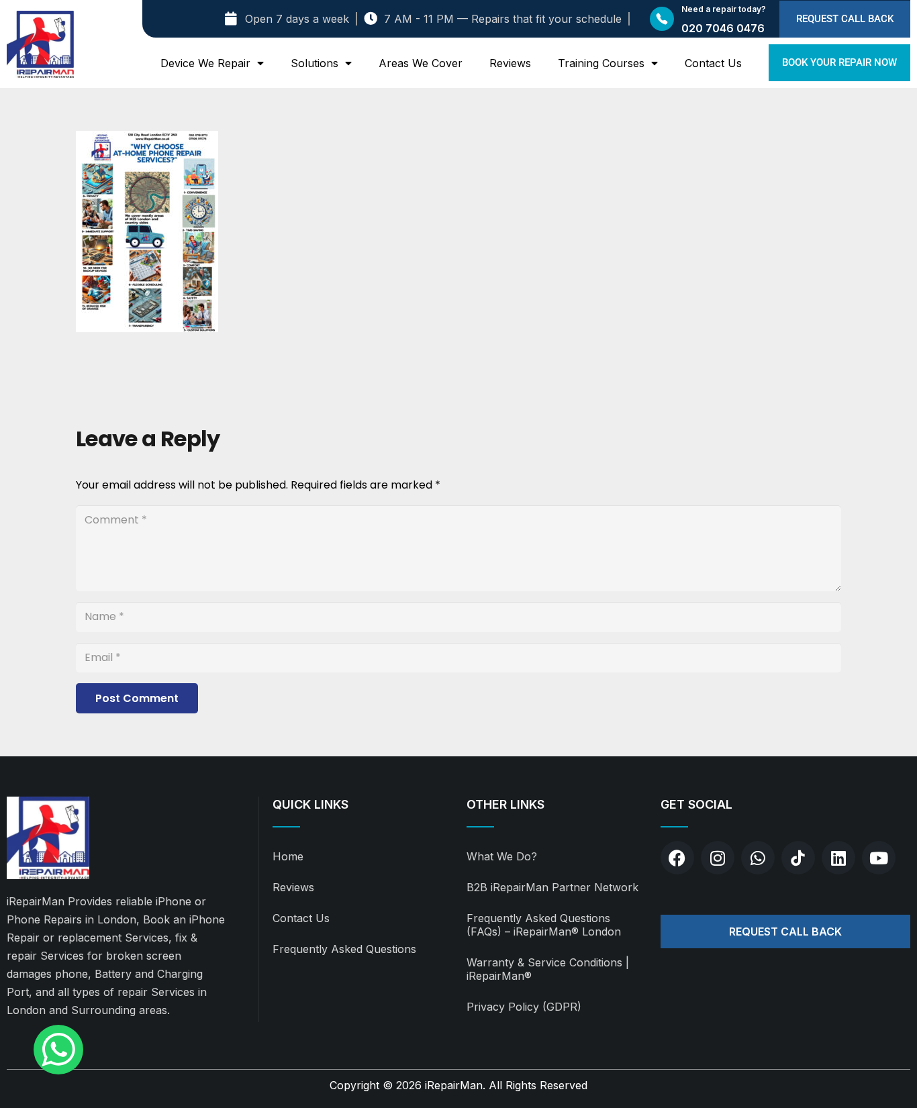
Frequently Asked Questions (344, 949)
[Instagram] (717, 857)
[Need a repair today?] (662, 19)
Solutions (314, 63)
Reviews (510, 63)
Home (288, 856)
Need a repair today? (723, 9)
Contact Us (713, 63)
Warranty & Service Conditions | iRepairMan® (548, 969)
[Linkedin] (838, 857)
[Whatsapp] (758, 857)
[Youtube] (879, 857)
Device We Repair (205, 63)
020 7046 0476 (723, 28)
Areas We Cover (421, 63)
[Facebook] (677, 857)
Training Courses (601, 63)
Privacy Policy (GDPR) (524, 1006)
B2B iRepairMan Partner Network (552, 887)
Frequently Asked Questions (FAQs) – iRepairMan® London (544, 924)
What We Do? (502, 856)
